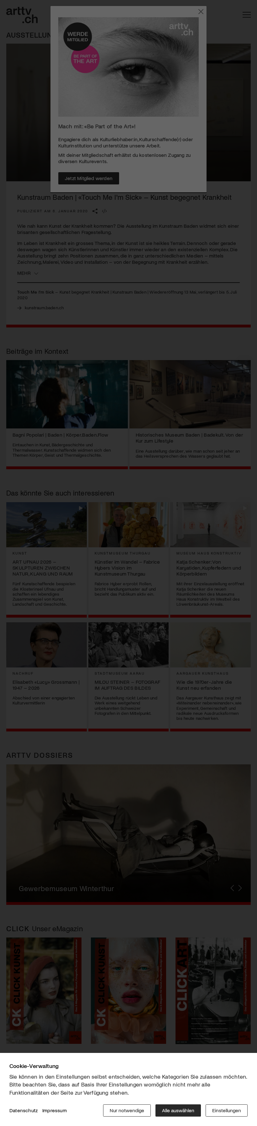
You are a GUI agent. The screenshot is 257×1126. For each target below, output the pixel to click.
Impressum (54, 1110)
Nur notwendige (127, 1110)
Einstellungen (226, 1110)
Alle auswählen (178, 1110)
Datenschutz (23, 1110)
